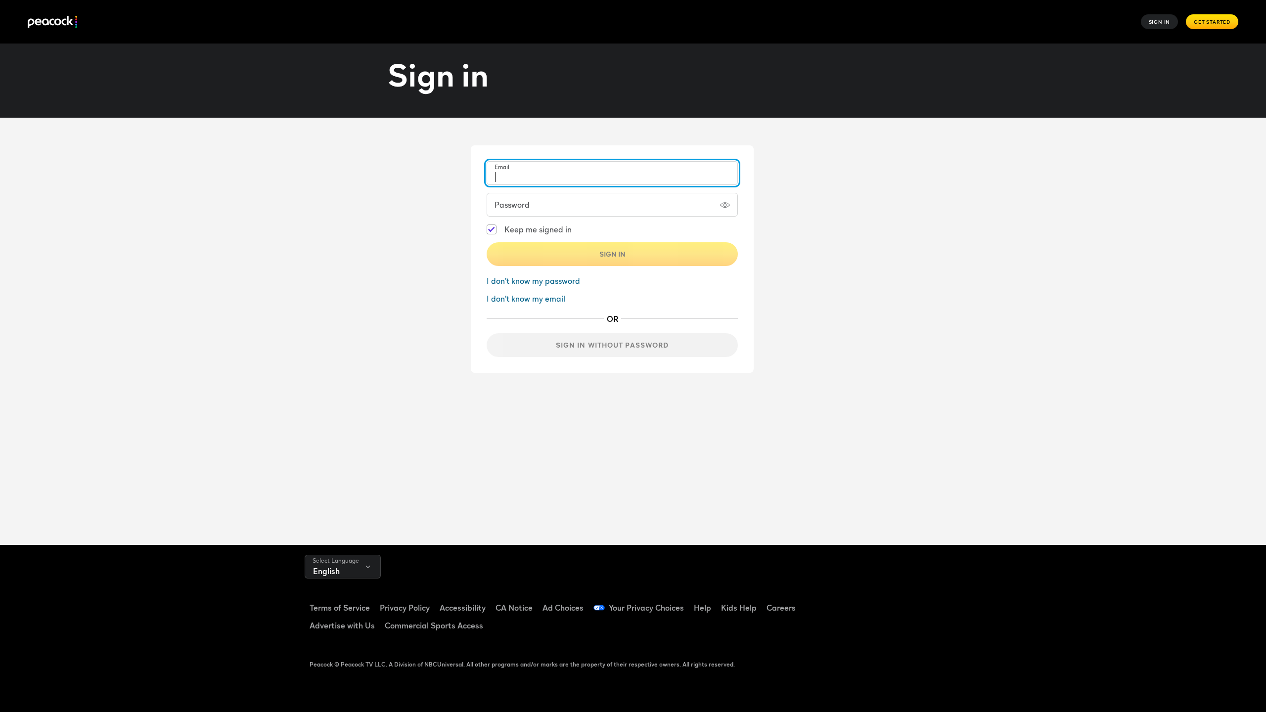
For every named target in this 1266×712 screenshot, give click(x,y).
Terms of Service (340, 608)
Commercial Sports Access (434, 625)
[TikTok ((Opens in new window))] (896, 601)
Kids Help (739, 608)
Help (702, 608)
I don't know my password (533, 281)
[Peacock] (52, 22)
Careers (781, 608)
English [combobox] (326, 571)
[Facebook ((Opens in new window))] (870, 601)
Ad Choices (563, 608)
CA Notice (514, 608)
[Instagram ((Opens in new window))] (947, 601)
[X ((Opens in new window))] (870, 629)
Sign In (1160, 22)
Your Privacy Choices (646, 608)
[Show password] (725, 205)
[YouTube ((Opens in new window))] (921, 601)
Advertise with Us (342, 625)
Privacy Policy (405, 608)
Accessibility (463, 608)
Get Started (1212, 22)
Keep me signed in (538, 229)
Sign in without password (612, 345)
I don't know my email (526, 299)
